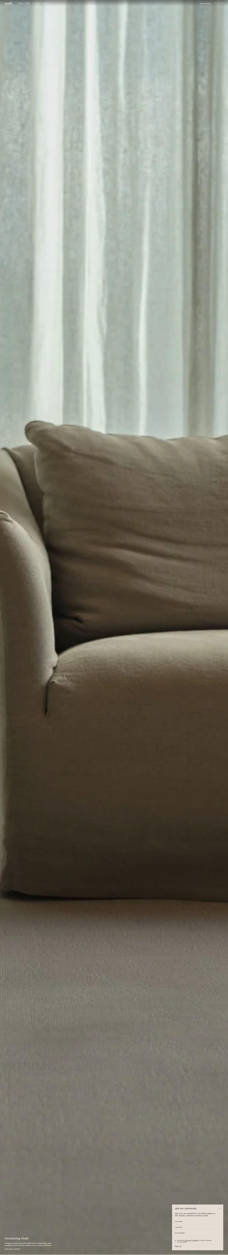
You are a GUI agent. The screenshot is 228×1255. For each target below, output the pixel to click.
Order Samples (205, 4)
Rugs (21, 3)
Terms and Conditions (191, 1240)
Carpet (27, 3)
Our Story (36, 3)
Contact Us (46, 3)
